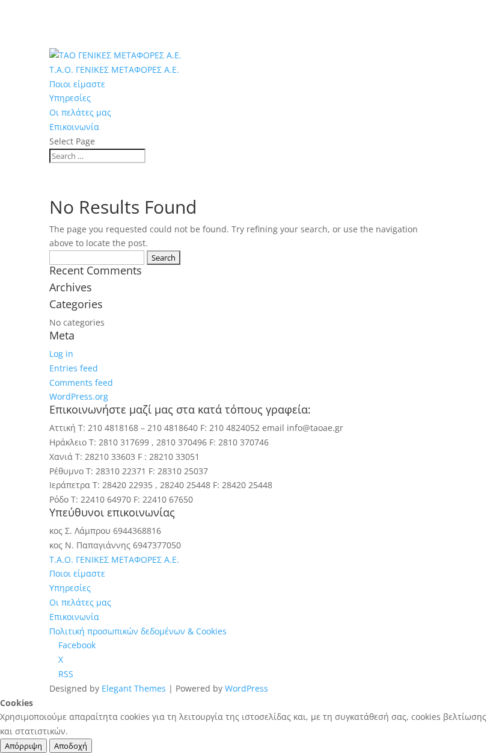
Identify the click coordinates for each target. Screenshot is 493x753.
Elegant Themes (134, 688)
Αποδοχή (70, 745)
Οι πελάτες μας (80, 112)
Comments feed (81, 382)
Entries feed (73, 368)
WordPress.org (78, 396)
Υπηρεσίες (70, 98)
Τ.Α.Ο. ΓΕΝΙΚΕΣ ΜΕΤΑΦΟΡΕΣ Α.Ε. (114, 69)
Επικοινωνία (74, 126)
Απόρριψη (23, 745)
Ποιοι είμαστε (77, 84)
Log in (61, 353)
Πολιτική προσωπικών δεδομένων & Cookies (138, 631)
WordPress (246, 688)
